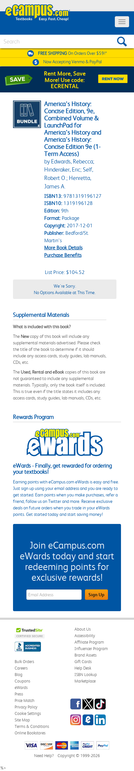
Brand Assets (85, 655)
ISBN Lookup (85, 674)
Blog (18, 674)
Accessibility (84, 635)
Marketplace (85, 681)
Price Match (24, 700)
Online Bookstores (30, 732)
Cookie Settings (28, 713)
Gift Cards (83, 661)
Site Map (22, 720)
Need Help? (44, 755)
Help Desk (82, 668)
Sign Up (96, 594)
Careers (21, 668)
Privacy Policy (26, 707)
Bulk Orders (24, 661)
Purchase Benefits (63, 255)
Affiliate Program (89, 642)
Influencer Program (91, 648)
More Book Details (63, 247)
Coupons (22, 681)
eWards (21, 687)
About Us (82, 629)
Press (19, 694)
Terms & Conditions (32, 726)
